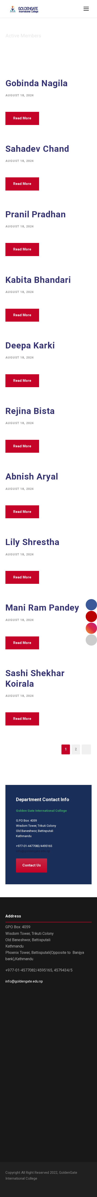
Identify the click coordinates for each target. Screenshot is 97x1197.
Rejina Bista (30, 411)
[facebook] (7, 1185)
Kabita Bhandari (38, 280)
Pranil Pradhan (35, 214)
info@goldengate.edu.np (33, 851)
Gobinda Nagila (36, 83)
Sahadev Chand (37, 149)
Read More (22, 118)
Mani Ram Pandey (42, 608)
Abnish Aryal (31, 477)
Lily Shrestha (32, 542)
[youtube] (15, 1185)
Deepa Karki (30, 345)
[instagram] (23, 1185)
